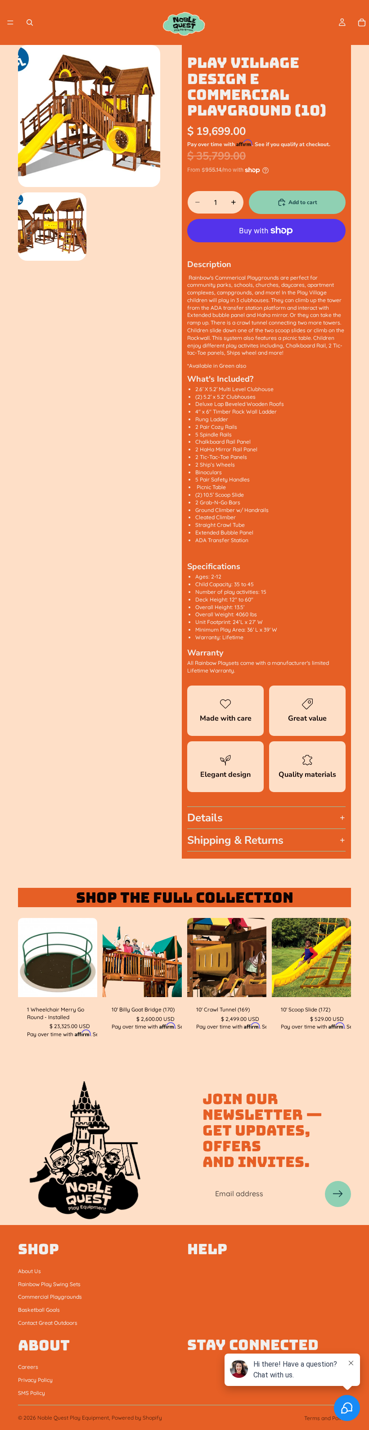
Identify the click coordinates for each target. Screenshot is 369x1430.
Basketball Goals (39, 1309)
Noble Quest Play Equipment (73, 1417)
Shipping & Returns (235, 840)
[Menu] (10, 22)
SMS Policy (31, 1392)
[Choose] (337, 983)
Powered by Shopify (137, 1417)
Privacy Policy (35, 1380)
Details (205, 818)
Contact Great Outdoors (47, 1322)
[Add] (83, 983)
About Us (29, 1270)
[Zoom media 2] (52, 226)
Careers (28, 1366)
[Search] (30, 22)
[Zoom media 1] (89, 116)
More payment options (266, 250)
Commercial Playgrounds (50, 1296)
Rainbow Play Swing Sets (49, 1283)
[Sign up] (338, 1194)
